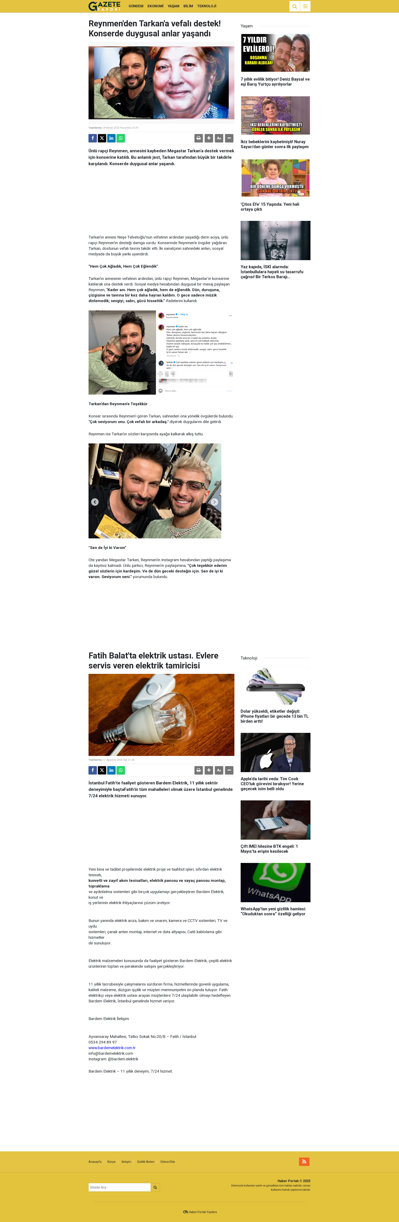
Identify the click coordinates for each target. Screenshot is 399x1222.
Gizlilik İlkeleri (145, 1161)
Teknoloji (206, 6)
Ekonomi (156, 6)
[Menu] (305, 6)
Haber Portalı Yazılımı (203, 1212)
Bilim (188, 6)
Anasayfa (95, 1161)
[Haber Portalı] (104, 6)
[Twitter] (102, 138)
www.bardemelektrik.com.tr (112, 1047)
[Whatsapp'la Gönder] (121, 138)
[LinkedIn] (111, 138)
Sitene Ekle (167, 1161)
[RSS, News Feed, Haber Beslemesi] (304, 1162)
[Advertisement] (161, 199)
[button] (209, 138)
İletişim (126, 1161)
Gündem (136, 6)
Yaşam (173, 6)
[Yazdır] (199, 138)
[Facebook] (93, 138)
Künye (111, 1161)
